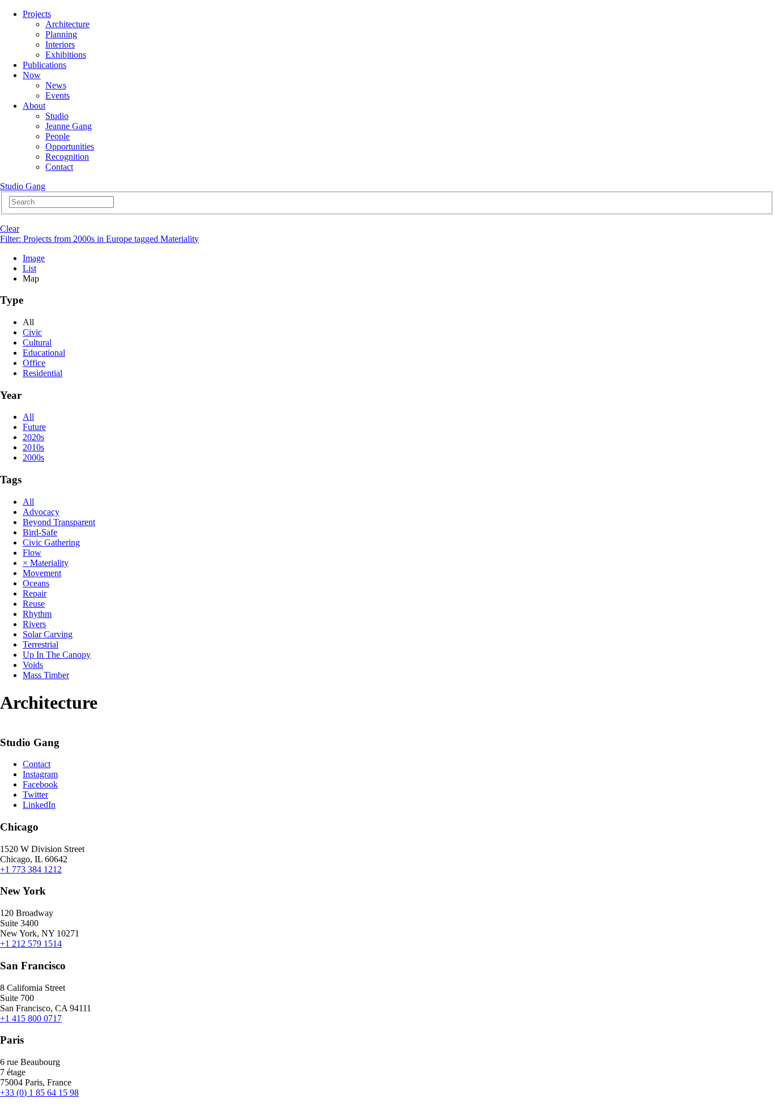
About (34, 105)
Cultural (37, 342)
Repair (34, 593)
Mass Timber (46, 675)
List (29, 268)
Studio (57, 116)
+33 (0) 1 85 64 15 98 (39, 1092)
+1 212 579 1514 (31, 943)
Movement (42, 573)
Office (34, 363)
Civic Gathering (51, 542)
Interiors (60, 44)
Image (34, 258)
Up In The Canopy (57, 654)
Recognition (67, 156)
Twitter (35, 794)
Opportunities (69, 146)
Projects (37, 14)
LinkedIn (39, 805)
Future (34, 427)
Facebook (40, 784)
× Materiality (46, 563)
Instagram (40, 774)
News (55, 85)
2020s (33, 437)
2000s (33, 457)
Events (57, 95)
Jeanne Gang (68, 126)
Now (32, 75)
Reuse (34, 603)
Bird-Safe (40, 532)
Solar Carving (48, 634)
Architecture (67, 24)
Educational (44, 352)
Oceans (36, 583)
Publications (44, 65)
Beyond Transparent (59, 522)
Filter (99, 239)
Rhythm (37, 614)
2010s (33, 447)
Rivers (34, 624)
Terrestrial (40, 644)
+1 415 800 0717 (31, 1018)
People (57, 136)
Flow (32, 552)
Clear (9, 228)
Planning (61, 34)
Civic (32, 332)
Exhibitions (65, 54)
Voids (33, 665)
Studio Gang (22, 186)
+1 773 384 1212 (31, 869)
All (28, 416)
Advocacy (41, 512)
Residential (42, 373)
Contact (59, 167)
